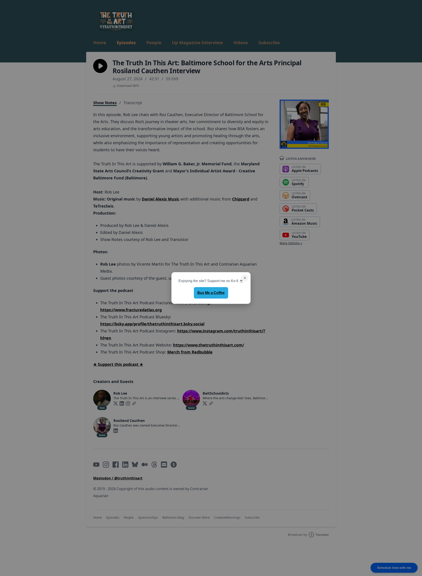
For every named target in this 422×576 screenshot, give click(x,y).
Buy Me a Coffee (211, 293)
